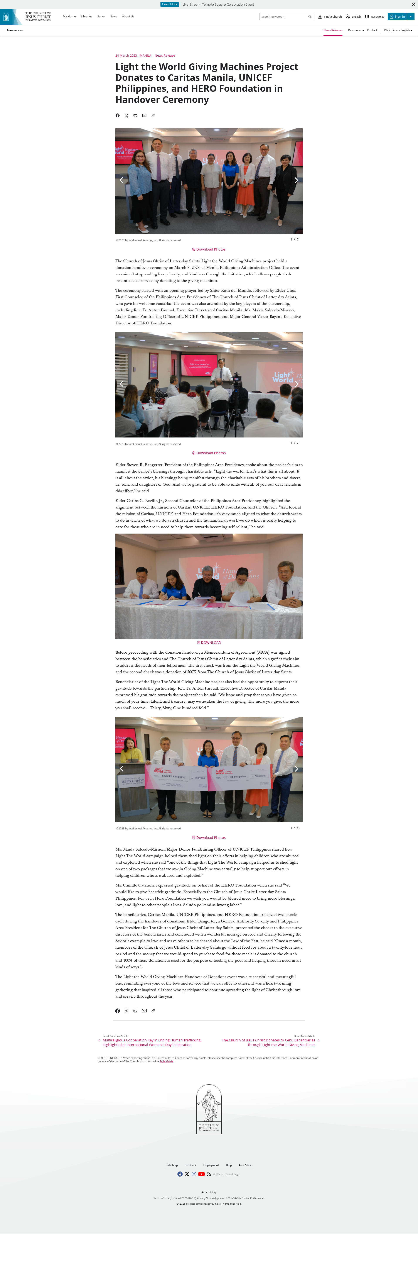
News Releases (333, 30)
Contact (372, 30)
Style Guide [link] (166, 1061)
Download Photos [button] (211, 249)
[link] (117, 1010)
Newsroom (15, 30)
